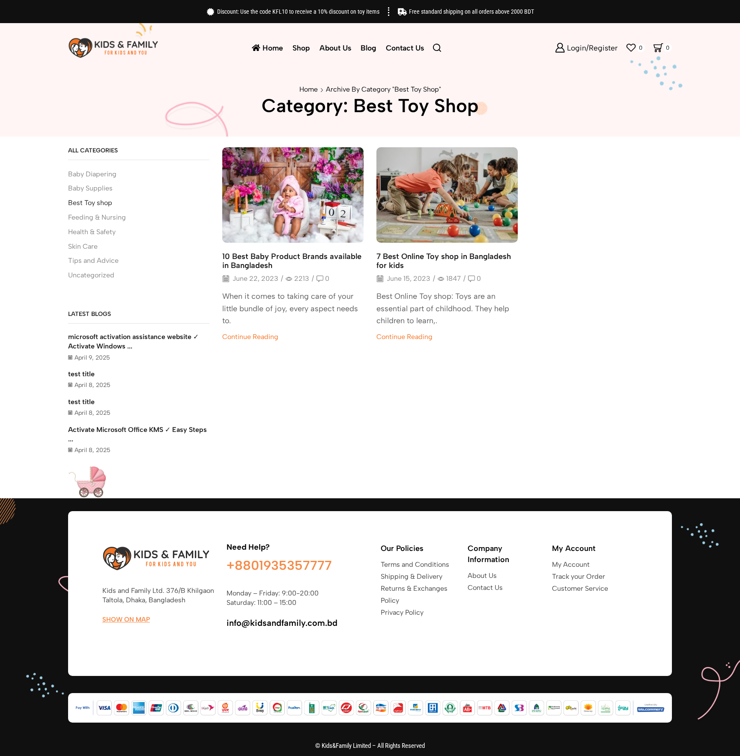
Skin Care (83, 246)
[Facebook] (106, 639)
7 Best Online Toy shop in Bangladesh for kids (443, 261)
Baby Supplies (90, 188)
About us (335, 47)
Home (273, 47)
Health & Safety (92, 232)
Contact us (405, 47)
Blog (368, 47)
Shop (301, 47)
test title (81, 374)
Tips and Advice (93, 260)
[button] (126, 619)
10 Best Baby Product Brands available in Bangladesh (291, 261)
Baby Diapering (92, 174)
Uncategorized (91, 275)
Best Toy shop (90, 203)
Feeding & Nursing (97, 217)
